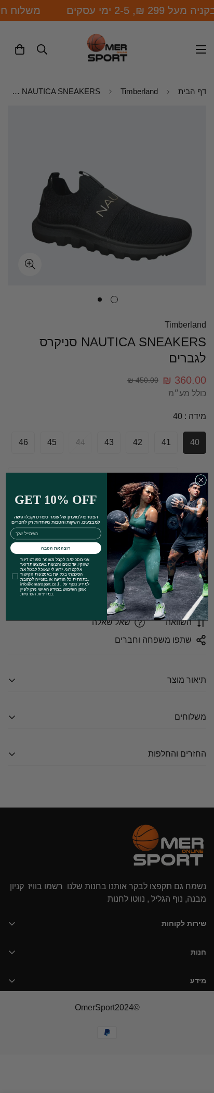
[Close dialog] (201, 480)
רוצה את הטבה (56, 547)
